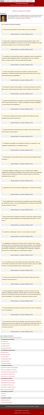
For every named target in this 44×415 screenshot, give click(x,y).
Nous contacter (26, 410)
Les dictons (30, 1)
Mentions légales (18, 410)
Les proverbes (14, 1)
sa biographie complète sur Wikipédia (22, 18)
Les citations (7, 1)
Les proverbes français (22, 1)
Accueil (2, 1)
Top (41, 412)
